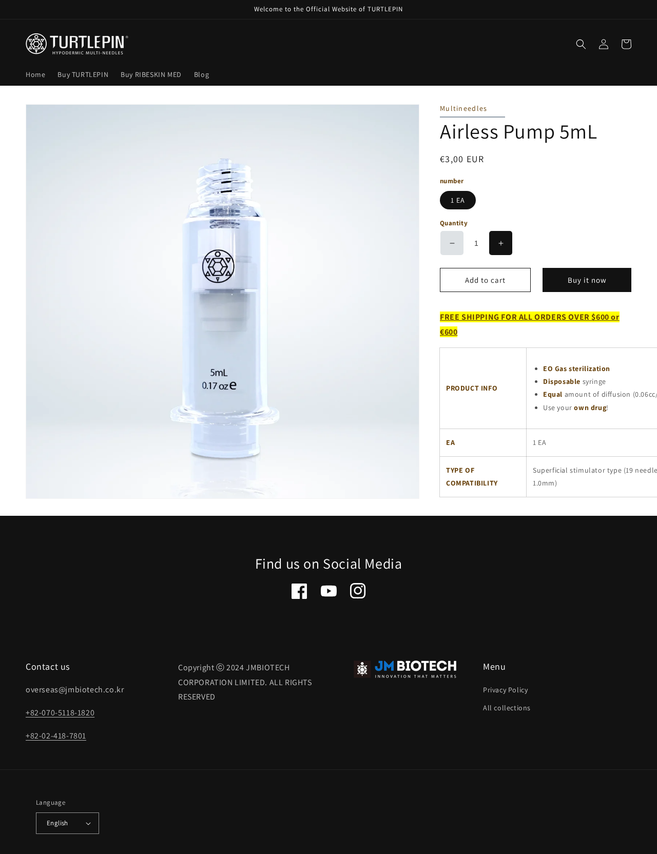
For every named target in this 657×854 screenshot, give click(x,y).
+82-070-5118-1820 (60, 712)
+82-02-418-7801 (56, 735)
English (57, 823)
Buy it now (587, 280)
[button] (581, 44)
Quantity (454, 223)
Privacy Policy (505, 689)
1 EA (458, 200)
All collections (507, 707)
